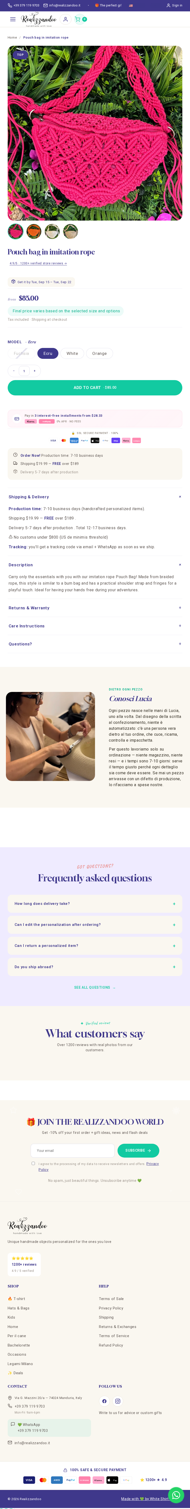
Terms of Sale (111, 1299)
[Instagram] (117, 1401)
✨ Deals (15, 1373)
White (72, 353)
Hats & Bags (19, 1308)
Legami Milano (20, 1364)
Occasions (17, 1354)
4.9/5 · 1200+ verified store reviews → (38, 263)
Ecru (48, 353)
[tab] (16, 231)
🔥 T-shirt (16, 1299)
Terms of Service (114, 1336)
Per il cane (17, 1336)
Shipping (106, 1317)
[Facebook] (104, 1401)
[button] (79, 19)
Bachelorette (19, 1345)
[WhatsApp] (176, 1495)
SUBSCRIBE (135, 1150)
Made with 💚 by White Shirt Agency (151, 1499)
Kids (11, 1317)
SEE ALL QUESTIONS (95, 987)
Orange (99, 353)
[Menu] (13, 19)
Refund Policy (111, 1345)
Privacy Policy (111, 1308)
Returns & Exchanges (117, 1327)
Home (12, 37)
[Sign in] (65, 19)
